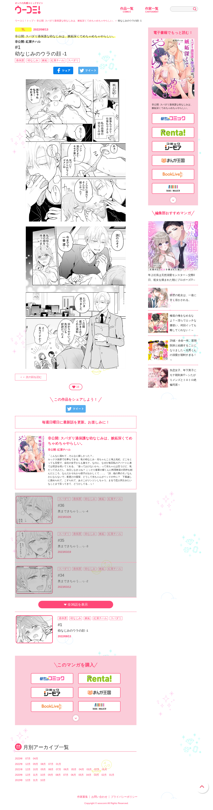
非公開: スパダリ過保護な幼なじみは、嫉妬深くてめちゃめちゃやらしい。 (76, 20)
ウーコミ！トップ (24, 20)
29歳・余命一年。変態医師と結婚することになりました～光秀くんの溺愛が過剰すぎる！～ (183, 350)
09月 (35, 764)
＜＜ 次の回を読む (31, 377)
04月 (35, 758)
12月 (27, 764)
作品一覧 (126, 10)
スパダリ (73, 60)
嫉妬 (44, 60)
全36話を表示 (78, 604)
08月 (43, 764)
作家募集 (82, 796)
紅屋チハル (57, 60)
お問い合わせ (99, 796)
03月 (89, 769)
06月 (66, 769)
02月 (96, 769)
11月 (35, 774)
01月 (58, 764)
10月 (35, 769)
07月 (27, 758)
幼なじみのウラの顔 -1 (73, 630)
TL (23, 29)
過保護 (20, 60)
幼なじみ (33, 60)
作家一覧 (151, 10)
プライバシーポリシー (124, 796)
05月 (73, 769)
